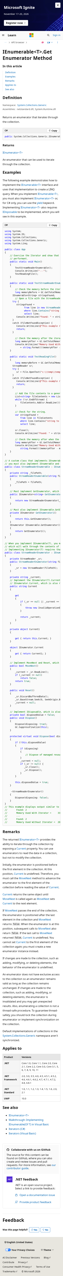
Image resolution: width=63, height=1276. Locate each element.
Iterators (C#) (17, 1129)
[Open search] (48, 35)
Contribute (8, 1262)
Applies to (10, 84)
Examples (10, 76)
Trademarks (9, 1271)
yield (40, 203)
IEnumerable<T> (31, 185)
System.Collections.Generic (32, 105)
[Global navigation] (3, 35)
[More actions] (57, 42)
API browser (17, 42)
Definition (10, 72)
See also (9, 89)
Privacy (22, 1262)
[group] (31, 136)
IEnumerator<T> (13, 152)
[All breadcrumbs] (5, 42)
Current (21, 848)
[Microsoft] (31, 35)
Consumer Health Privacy (16, 1266)
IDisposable (10, 212)
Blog (46, 1257)
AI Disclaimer (10, 1257)
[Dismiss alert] (57, 5)
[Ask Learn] (42, 42)
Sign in (56, 35)
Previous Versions (30, 1257)
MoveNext (25, 878)
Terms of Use (43, 1266)
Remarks (10, 80)
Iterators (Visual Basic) (22, 1133)
